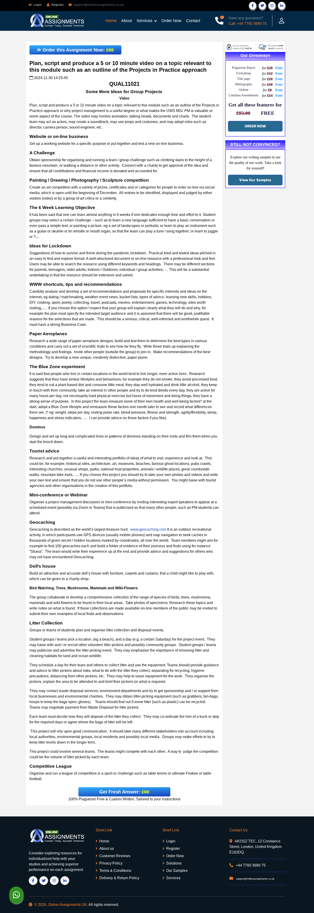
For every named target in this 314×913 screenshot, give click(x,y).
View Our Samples (255, 180)
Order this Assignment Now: (77, 49)
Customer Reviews (114, 856)
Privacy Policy (111, 863)
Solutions (174, 863)
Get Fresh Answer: (124, 791)
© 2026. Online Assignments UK (60, 905)
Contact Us (238, 830)
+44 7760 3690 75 (250, 865)
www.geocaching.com (148, 529)
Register (57, 4)
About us (106, 848)
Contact (193, 20)
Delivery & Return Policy (119, 878)
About (126, 20)
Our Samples (177, 871)
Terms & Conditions (115, 871)
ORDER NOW (255, 126)
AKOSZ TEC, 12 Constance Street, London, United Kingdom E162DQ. (255, 846)
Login (38, 4)
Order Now (171, 20)
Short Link (104, 830)
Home (111, 20)
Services (144, 20)
